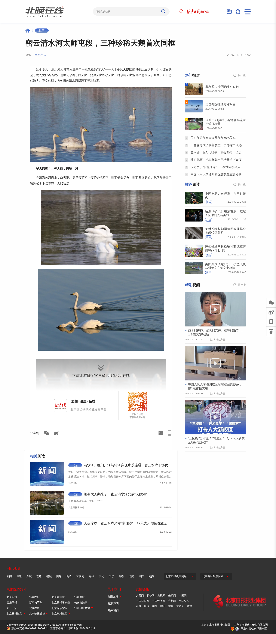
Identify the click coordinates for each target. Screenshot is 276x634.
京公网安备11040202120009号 (29, 628)
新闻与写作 (35, 602)
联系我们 (113, 610)
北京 (41, 30)
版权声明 (113, 603)
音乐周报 (12, 602)
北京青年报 (58, 596)
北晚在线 (34, 608)
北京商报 (79, 596)
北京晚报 (34, 596)
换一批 (242, 75)
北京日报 (12, 596)
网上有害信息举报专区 (254, 628)
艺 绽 (11, 608)
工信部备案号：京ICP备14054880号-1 (72, 628)
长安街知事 (80, 602)
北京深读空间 (59, 608)
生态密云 (40, 55)
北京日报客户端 (61, 602)
